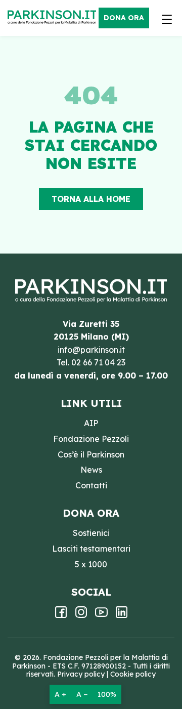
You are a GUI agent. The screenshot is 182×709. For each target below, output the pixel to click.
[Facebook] (61, 615)
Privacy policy (81, 674)
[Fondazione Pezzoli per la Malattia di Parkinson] (54, 17)
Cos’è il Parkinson (91, 454)
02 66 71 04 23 (98, 362)
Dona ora (124, 17)
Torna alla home (91, 199)
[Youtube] (101, 615)
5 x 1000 (91, 564)
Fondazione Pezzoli (91, 439)
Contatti (91, 485)
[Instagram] (81, 615)
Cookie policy (133, 674)
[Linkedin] (121, 615)
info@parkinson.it (91, 350)
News (91, 470)
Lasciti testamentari (91, 549)
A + (60, 694)
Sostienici (91, 533)
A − (81, 694)
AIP (91, 423)
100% (107, 694)
